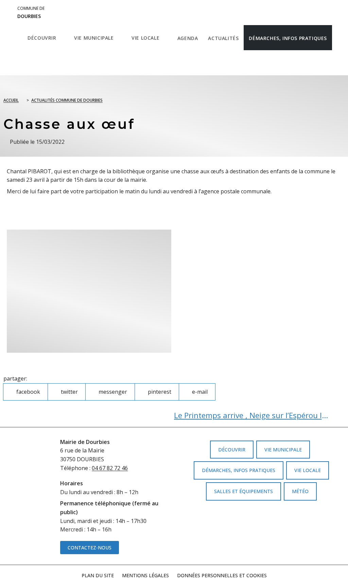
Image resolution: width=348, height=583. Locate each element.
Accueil (11, 100)
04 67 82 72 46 (110, 468)
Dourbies (31, 12)
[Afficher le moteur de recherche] (29, 62)
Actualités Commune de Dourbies (67, 100)
